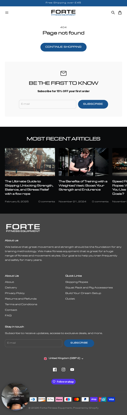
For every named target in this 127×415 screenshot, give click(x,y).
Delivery (11, 288)
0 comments (46, 202)
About (9, 282)
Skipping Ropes (76, 282)
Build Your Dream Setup (83, 293)
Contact (11, 310)
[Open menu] (7, 12)
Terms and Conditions (21, 304)
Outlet (70, 299)
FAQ (8, 316)
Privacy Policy (15, 293)
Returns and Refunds (21, 299)
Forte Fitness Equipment (56, 408)
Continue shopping (63, 47)
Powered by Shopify (86, 408)
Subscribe (93, 104)
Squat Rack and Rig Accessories (89, 288)
